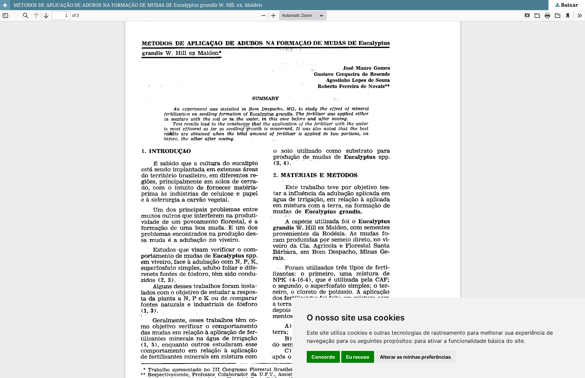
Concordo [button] (323, 357)
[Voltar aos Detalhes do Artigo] (5, 5)
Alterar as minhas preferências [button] (415, 357)
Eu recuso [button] (357, 357)
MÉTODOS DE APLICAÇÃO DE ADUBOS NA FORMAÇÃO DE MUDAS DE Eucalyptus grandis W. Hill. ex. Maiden (138, 5)
